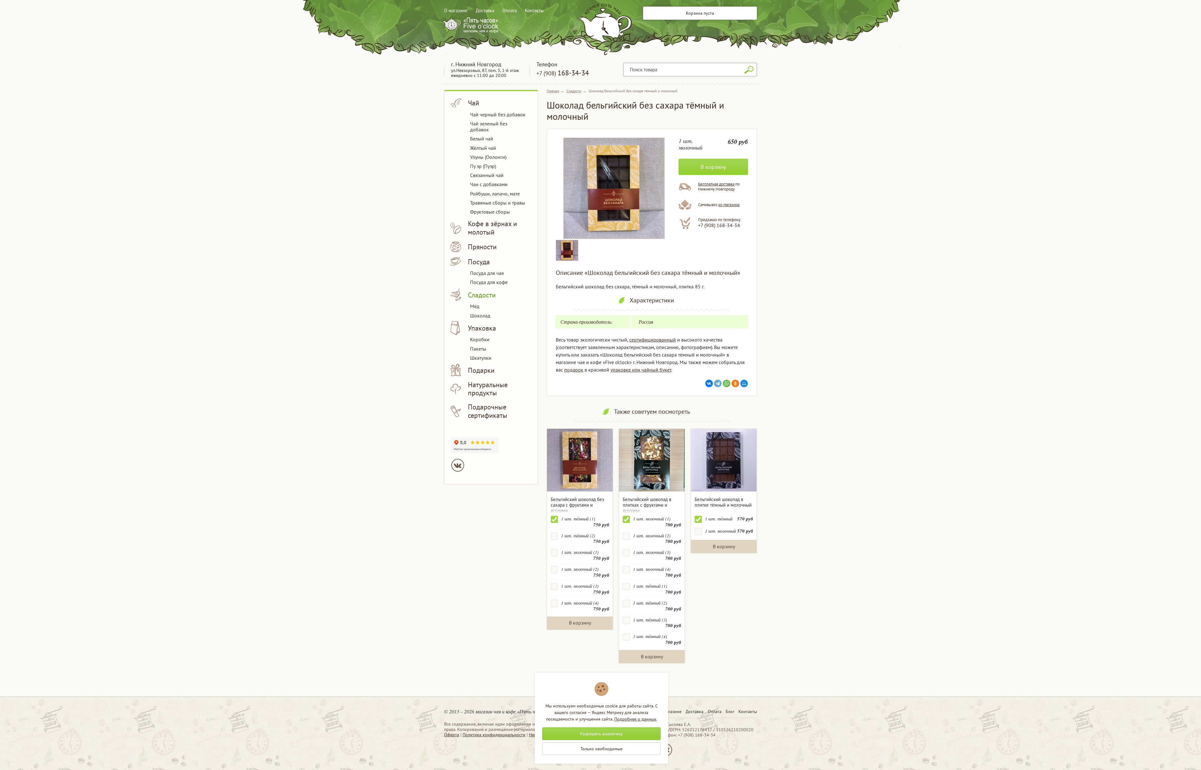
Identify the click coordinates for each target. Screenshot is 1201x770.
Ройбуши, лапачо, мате (495, 193)
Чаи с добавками (489, 184)
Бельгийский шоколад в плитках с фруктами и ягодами (647, 505)
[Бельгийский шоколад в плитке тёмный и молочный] (724, 460)
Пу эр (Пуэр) (483, 166)
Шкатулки (480, 358)
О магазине (456, 10)
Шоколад (480, 315)
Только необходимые (601, 749)
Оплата (509, 10)
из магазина (728, 204)
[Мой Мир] (744, 383)
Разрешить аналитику (601, 734)
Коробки (479, 339)
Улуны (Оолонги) (488, 157)
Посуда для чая (487, 273)
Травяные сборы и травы (497, 203)
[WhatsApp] (726, 383)
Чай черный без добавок (497, 114)
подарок (573, 370)
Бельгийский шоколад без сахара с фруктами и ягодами (577, 505)
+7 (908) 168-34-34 (719, 225)
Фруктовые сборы (490, 212)
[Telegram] (718, 383)
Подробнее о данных (635, 719)
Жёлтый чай (483, 148)
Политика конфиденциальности (494, 734)
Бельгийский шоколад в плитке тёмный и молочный (723, 502)
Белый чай (481, 138)
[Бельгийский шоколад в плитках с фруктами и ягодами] (652, 460)
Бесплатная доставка (716, 184)
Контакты (534, 10)
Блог (730, 711)
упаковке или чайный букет (641, 370)
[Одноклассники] (735, 383)
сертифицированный (652, 340)
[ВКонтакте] (709, 383)
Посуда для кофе (489, 282)
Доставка (485, 10)
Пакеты (478, 349)
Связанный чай (487, 175)
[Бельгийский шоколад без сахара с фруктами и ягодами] (580, 460)
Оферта (451, 734)
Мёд (474, 306)
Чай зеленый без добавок (488, 126)
